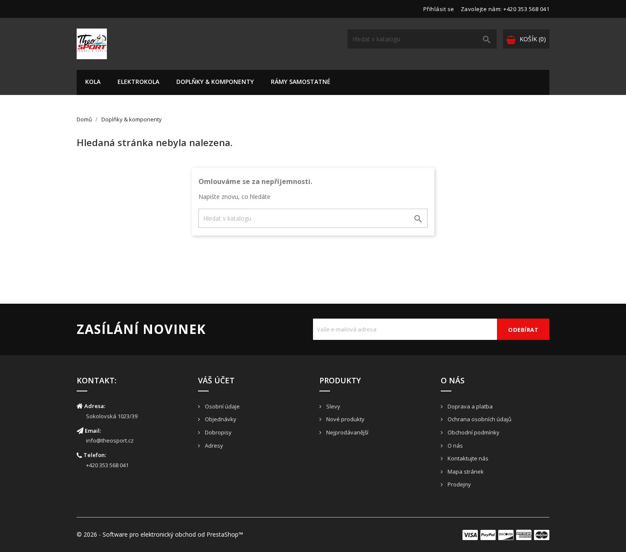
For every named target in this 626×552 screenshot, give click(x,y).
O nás (454, 445)
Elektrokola (138, 82)
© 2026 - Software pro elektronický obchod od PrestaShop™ (160, 534)
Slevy (332, 406)
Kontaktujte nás (467, 458)
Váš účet (216, 380)
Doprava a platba (469, 406)
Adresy (213, 445)
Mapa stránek (465, 471)
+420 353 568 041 (107, 465)
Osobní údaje (222, 406)
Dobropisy (218, 432)
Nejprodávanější (346, 432)
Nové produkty (345, 419)
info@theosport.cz (110, 440)
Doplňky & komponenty (215, 82)
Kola (93, 82)
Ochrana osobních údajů (478, 419)
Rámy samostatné (300, 82)
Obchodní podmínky (473, 432)
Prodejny (458, 484)
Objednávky (220, 419)
